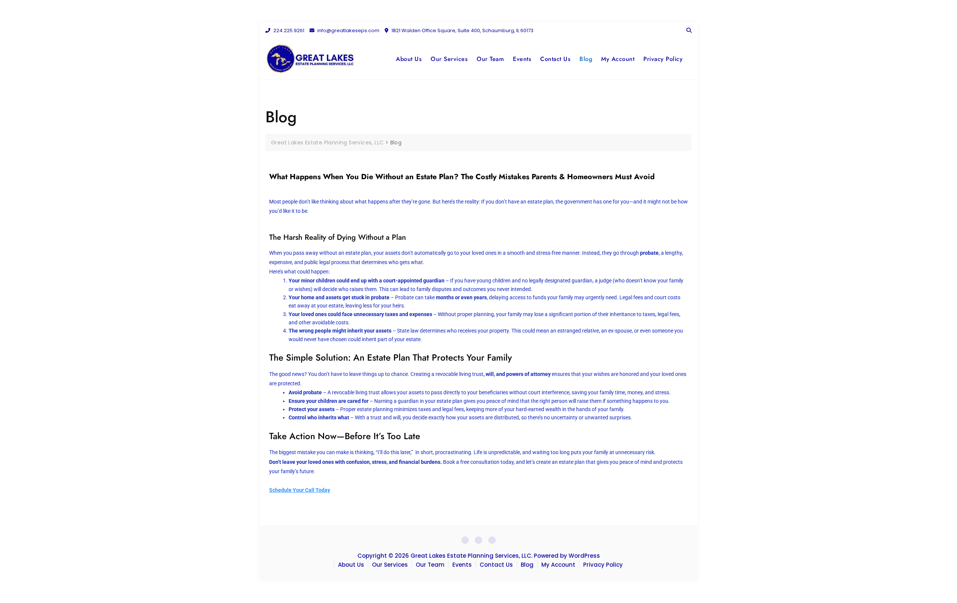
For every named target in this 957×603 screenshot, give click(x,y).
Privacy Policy (663, 59)
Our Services (449, 59)
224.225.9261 (288, 30)
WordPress (584, 556)
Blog (585, 59)
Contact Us (555, 59)
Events (522, 59)
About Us (409, 59)
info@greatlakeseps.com (347, 30)
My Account (617, 59)
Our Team (490, 59)
